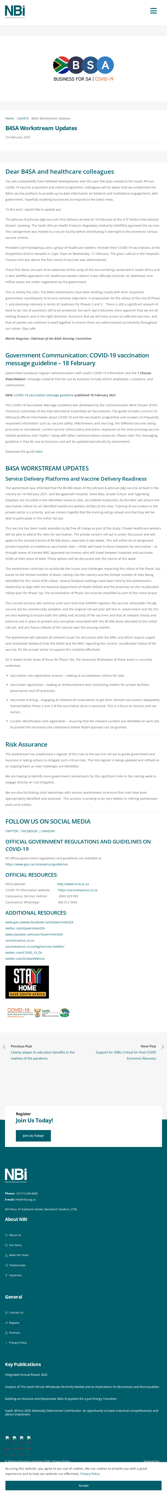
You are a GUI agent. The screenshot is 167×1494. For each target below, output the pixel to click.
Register (14, 1323)
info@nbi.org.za (25, 1199)
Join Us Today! (33, 1136)
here (39, 451)
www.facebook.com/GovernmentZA (48, 922)
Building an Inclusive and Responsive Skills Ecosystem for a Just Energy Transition (61, 1399)
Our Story (15, 1245)
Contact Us (15, 1312)
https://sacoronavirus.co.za (77, 890)
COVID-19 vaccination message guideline (44, 395)
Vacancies (15, 1275)
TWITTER (11, 831)
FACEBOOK (29, 831)
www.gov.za (14, 922)
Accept (84, 1485)
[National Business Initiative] (15, 16)
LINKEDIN (48, 831)
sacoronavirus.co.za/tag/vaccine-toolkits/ (34, 946)
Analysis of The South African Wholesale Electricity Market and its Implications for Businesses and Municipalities (82, 1387)
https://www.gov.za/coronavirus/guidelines (36, 864)
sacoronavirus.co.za (19, 940)
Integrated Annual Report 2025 (26, 1375)
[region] (83, 1478)
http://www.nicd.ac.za (73, 884)
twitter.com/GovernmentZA (25, 928)
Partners (14, 1333)
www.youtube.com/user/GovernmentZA (34, 934)
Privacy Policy (90, 1474)
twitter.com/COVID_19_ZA (23, 952)
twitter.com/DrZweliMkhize (25, 959)
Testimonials (16, 1265)
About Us (14, 1235)
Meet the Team (18, 1255)
